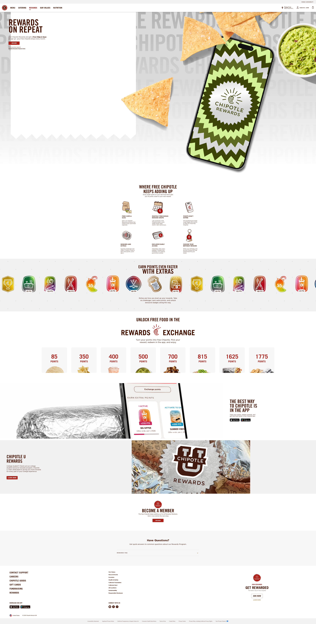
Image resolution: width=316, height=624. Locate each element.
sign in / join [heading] (304, 8)
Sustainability (113, 590)
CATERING (22, 8)
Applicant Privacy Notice (108, 621)
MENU (12, 8)
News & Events (113, 575)
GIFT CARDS (15, 584)
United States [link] (16, 615)
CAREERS (14, 576)
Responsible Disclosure (116, 593)
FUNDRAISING (16, 588)
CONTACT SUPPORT (19, 572)
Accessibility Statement (93, 621)
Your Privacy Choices (220, 621)
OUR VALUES (45, 8)
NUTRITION (57, 8)
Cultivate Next (113, 585)
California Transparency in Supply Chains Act (128, 621)
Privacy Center (182, 621)
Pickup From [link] (287, 7)
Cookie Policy (172, 621)
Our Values (112, 572)
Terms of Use (163, 621)
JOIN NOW (14, 43)
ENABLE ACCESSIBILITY (307, 2)
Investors (111, 577)
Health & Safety (113, 580)
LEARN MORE (12, 478)
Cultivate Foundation (115, 582)
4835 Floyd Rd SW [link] (289, 8)
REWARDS (33, 8)
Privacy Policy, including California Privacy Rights (200, 621)
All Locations (112, 588)
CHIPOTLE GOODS (18, 580)
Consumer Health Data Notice (149, 621)
